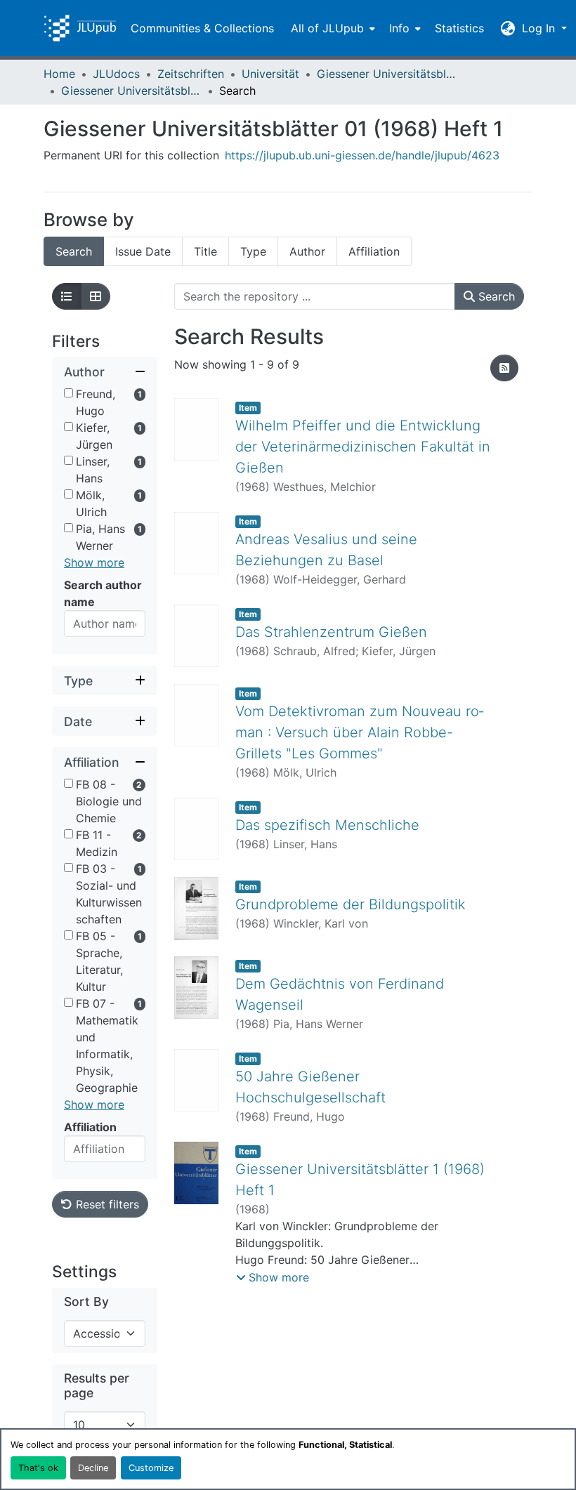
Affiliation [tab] (374, 251)
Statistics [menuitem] (459, 28)
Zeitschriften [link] (190, 74)
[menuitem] (331, 28)
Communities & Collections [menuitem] (202, 28)
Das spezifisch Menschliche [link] (327, 825)
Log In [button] (540, 28)
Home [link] (59, 74)
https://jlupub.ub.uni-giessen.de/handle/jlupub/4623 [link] (362, 155)
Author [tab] (307, 251)
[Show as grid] (95, 296)
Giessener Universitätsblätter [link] (387, 74)
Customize (151, 1468)
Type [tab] (253, 251)
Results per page (96, 1385)
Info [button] (399, 28)
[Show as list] (66, 296)
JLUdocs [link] (116, 74)
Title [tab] (205, 251)
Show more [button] (94, 562)
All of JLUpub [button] (327, 28)
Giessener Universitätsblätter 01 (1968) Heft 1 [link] (131, 91)
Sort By (86, 1301)
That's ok (38, 1468)
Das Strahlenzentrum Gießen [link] (331, 632)
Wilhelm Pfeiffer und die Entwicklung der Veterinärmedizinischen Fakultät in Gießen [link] (362, 446)
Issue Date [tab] (143, 251)
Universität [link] (270, 74)
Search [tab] (73, 251)
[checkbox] (68, 392)
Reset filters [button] (105, 1204)
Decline (93, 1468)
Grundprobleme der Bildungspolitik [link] (350, 904)
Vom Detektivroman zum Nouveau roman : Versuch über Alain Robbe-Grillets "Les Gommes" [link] (359, 732)
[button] (80, 28)
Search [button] (495, 296)
